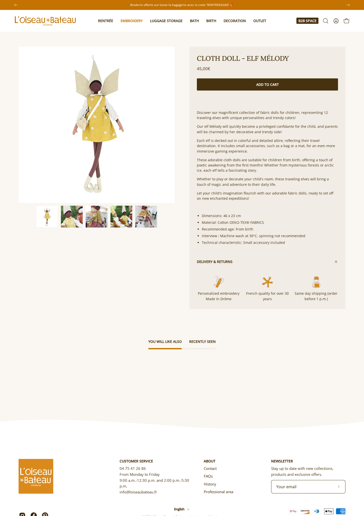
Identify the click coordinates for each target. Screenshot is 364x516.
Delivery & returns (215, 261)
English (179, 509)
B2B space (307, 20)
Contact (210, 468)
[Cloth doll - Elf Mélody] (47, 216)
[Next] (348, 5)
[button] (105, 20)
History (210, 484)
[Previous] (16, 5)
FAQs (208, 476)
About (209, 461)
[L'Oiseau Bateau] (46, 21)
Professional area (218, 491)
